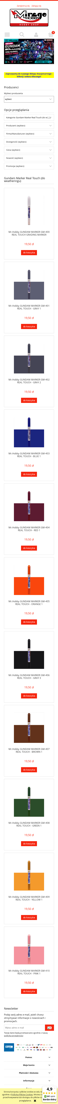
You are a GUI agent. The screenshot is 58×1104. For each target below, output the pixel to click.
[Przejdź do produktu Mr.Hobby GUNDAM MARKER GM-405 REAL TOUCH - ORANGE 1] (29, 580)
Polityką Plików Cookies (22, 1094)
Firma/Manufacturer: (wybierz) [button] (20, 133)
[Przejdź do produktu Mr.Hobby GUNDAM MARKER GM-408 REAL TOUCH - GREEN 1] (29, 801)
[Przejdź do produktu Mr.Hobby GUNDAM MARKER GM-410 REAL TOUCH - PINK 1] (29, 949)
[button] (7, 34)
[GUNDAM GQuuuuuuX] (29, 51)
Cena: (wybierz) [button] (13, 149)
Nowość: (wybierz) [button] (14, 158)
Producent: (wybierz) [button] (15, 125)
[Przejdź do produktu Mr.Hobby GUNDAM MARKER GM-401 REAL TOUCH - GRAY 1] (29, 284)
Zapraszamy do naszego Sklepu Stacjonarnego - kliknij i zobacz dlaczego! (29, 75)
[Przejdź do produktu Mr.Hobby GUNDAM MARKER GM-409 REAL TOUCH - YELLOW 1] (29, 875)
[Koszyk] (50, 34)
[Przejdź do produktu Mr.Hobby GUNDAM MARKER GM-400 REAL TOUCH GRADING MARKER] (29, 210)
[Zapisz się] (49, 1028)
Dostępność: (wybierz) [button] (16, 141)
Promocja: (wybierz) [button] (15, 166)
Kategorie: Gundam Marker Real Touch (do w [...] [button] (28, 117)
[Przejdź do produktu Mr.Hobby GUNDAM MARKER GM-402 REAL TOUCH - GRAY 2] (29, 358)
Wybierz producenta (13, 93)
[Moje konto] (36, 34)
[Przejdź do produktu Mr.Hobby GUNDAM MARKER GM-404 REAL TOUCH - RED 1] (29, 506)
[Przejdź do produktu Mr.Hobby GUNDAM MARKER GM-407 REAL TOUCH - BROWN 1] (29, 727)
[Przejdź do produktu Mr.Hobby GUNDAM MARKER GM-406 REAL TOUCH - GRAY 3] (29, 653)
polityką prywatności (13, 1035)
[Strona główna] (29, 17)
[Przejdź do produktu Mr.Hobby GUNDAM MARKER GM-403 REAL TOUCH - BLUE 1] (29, 432)
